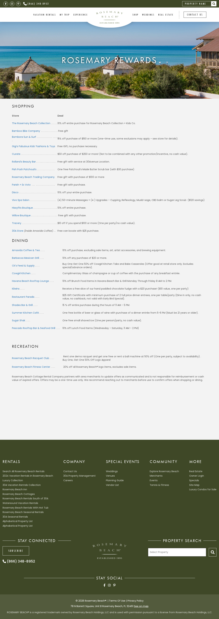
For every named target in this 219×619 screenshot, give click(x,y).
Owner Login (196, 475)
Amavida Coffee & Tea (26, 250)
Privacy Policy (135, 600)
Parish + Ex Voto (21, 184)
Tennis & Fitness (159, 485)
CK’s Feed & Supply (23, 265)
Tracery (16, 223)
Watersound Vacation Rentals (20, 503)
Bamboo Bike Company (26, 131)
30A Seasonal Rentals (15, 516)
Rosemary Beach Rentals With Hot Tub (25, 507)
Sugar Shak (18, 320)
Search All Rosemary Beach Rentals (23, 471)
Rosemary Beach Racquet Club (30, 358)
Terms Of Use (117, 600)
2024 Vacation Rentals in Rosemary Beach (28, 475)
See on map (141, 606)
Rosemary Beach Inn (15, 489)
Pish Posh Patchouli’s (24, 169)
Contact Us (70, 471)
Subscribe (15, 551)
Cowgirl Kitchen (21, 273)
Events (154, 480)
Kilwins (16, 288)
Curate (16, 154)
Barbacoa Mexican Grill (25, 258)
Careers (68, 480)
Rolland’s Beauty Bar (24, 161)
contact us (195, 14)
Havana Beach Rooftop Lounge (30, 281)
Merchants (156, 475)
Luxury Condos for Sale (202, 489)
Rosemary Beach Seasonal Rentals (23, 512)
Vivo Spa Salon (20, 200)
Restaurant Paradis (23, 297)
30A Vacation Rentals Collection (22, 485)
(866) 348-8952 (38, 3)
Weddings (112, 471)
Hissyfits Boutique (22, 207)
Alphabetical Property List (18, 521)
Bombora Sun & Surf (24, 137)
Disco (15, 192)
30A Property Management (79, 475)
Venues (110, 475)
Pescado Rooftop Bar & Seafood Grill (34, 328)
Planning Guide (115, 480)
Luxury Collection (13, 480)
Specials (194, 480)
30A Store (17, 231)
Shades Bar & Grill (22, 305)
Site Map (194, 485)
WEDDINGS (148, 14)
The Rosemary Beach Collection (31, 123)
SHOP (135, 14)
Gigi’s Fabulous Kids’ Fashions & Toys (33, 146)
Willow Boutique (21, 215)
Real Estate (165, 14)
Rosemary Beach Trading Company (33, 177)
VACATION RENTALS (44, 14)
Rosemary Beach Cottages (19, 494)
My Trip (65, 14)
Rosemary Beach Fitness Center (31, 367)
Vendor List (112, 485)
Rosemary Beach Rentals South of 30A (25, 498)
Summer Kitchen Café (25, 312)
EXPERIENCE (80, 14)
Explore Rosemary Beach (164, 471)
